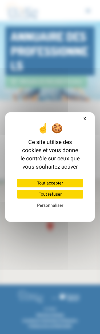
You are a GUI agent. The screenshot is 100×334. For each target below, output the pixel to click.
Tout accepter (50, 183)
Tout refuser (50, 194)
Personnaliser (50, 205)
